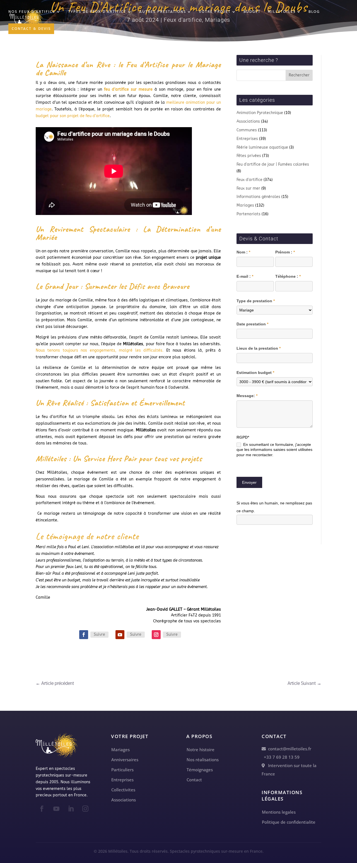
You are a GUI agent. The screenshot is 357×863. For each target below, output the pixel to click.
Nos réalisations (203, 759)
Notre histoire (200, 749)
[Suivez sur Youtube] (119, 634)
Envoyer (249, 482)
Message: (247, 395)
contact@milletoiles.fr (288, 748)
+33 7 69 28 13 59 (281, 757)
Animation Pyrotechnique (260, 112)
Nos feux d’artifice (31, 12)
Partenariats (248, 214)
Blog (314, 12)
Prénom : (285, 252)
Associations (248, 121)
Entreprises (247, 138)
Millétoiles (282, 12)
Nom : (243, 252)
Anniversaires (124, 759)
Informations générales (258, 196)
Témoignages (200, 769)
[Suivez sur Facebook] (83, 634)
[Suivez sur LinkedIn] (71, 808)
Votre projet (215, 12)
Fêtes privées (249, 155)
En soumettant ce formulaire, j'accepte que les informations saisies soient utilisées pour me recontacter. (274, 449)
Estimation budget (255, 372)
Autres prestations (162, 12)
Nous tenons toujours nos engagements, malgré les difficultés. (99, 350)
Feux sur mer (248, 188)
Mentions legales (279, 812)
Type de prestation (256, 301)
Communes (247, 130)
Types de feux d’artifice (97, 12)
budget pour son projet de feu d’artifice (73, 115)
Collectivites (123, 789)
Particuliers (122, 769)
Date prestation (252, 324)
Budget (251, 12)
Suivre (99, 634)
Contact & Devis (31, 28)
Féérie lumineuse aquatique (262, 147)
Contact (194, 779)
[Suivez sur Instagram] (156, 634)
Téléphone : (288, 276)
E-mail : (245, 276)
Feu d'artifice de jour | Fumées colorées (273, 164)
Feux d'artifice (249, 179)
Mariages (245, 205)
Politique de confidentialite (288, 822)
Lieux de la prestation (259, 348)
